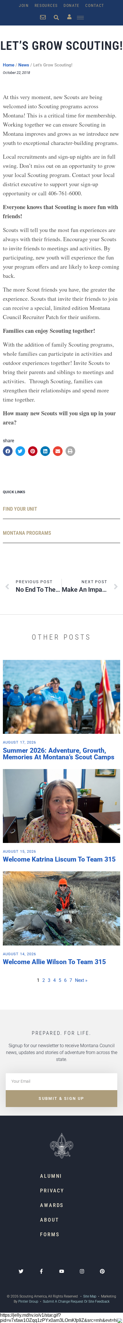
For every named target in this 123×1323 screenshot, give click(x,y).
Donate (72, 5)
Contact (94, 5)
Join (24, 5)
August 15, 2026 (19, 851)
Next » (81, 980)
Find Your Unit (20, 509)
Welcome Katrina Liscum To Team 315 (59, 859)
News (23, 65)
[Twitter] (21, 1271)
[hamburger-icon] (80, 17)
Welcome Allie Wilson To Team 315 (54, 962)
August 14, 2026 (19, 954)
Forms (50, 1234)
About (49, 1220)
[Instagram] (82, 1271)
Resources (46, 5)
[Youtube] (61, 1271)
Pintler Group (28, 1302)
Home (8, 65)
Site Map (89, 1296)
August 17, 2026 (19, 742)
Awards (52, 1205)
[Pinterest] (102, 1271)
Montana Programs (27, 533)
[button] (8, 451)
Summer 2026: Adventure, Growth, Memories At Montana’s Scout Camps (58, 754)
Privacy (52, 1191)
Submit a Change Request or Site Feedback (76, 1302)
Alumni (51, 1176)
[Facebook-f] (41, 1271)
